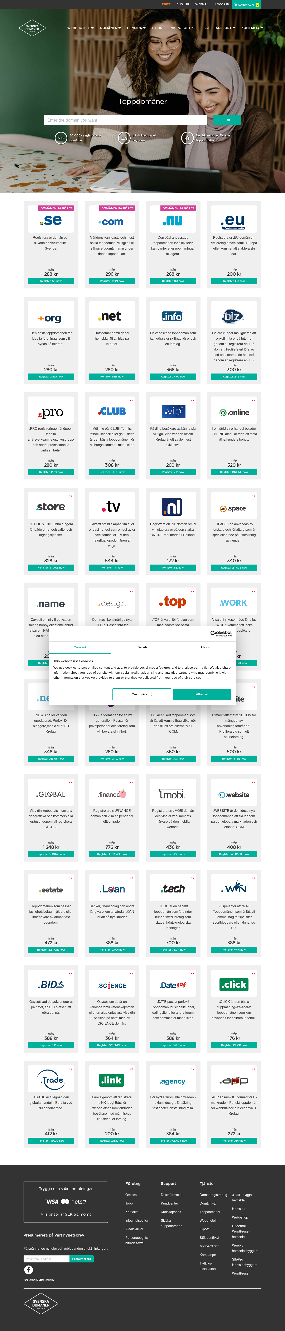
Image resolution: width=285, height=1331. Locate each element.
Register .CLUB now (112, 472)
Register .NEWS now (51, 758)
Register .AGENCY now (173, 1140)
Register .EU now (234, 281)
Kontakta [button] (250, 28)
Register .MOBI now (173, 854)
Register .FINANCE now (112, 854)
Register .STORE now (51, 567)
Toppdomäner (210, 1211)
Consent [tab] (80, 647)
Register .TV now (112, 567)
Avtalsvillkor (134, 1228)
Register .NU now (173, 281)
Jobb (129, 1203)
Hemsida (238, 1208)
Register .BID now (51, 1045)
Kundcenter (169, 1203)
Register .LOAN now (112, 949)
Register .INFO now (173, 376)
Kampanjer (208, 1254)
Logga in (222, 4)
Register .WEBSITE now (234, 854)
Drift (166, 4)
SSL (207, 28)
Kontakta (132, 1211)
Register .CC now (173, 758)
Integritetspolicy (137, 1220)
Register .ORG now (51, 376)
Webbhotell (208, 1220)
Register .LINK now (112, 1140)
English (183, 4)
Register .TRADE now (51, 1140)
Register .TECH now (173, 949)
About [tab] (205, 647)
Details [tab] (142, 647)
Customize (139, 694)
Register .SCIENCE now (112, 1045)
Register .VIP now (173, 472)
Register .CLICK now (234, 1045)
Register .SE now (51, 281)
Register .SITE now (234, 758)
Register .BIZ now (234, 376)
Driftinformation (172, 1194)
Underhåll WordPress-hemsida (241, 1231)
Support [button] (224, 28)
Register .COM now (112, 281)
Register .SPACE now (234, 567)
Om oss (131, 1194)
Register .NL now (173, 567)
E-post (158, 28)
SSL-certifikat (209, 1237)
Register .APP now (234, 1140)
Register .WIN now (234, 949)
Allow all (202, 694)
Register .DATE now (173, 1045)
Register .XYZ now (112, 758)
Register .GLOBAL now (51, 854)
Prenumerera (81, 1259)
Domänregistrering (213, 1194)
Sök (227, 120)
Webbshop (240, 1217)
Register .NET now (112, 376)
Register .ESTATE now (51, 949)
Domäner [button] (108, 28)
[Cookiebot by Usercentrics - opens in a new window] (213, 634)
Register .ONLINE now (234, 472)
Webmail (202, 4)
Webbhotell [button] (78, 28)
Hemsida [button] (134, 28)
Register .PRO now (51, 472)
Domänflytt (208, 1203)
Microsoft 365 (183, 28)
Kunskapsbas (171, 1211)
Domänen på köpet (56, 208)
